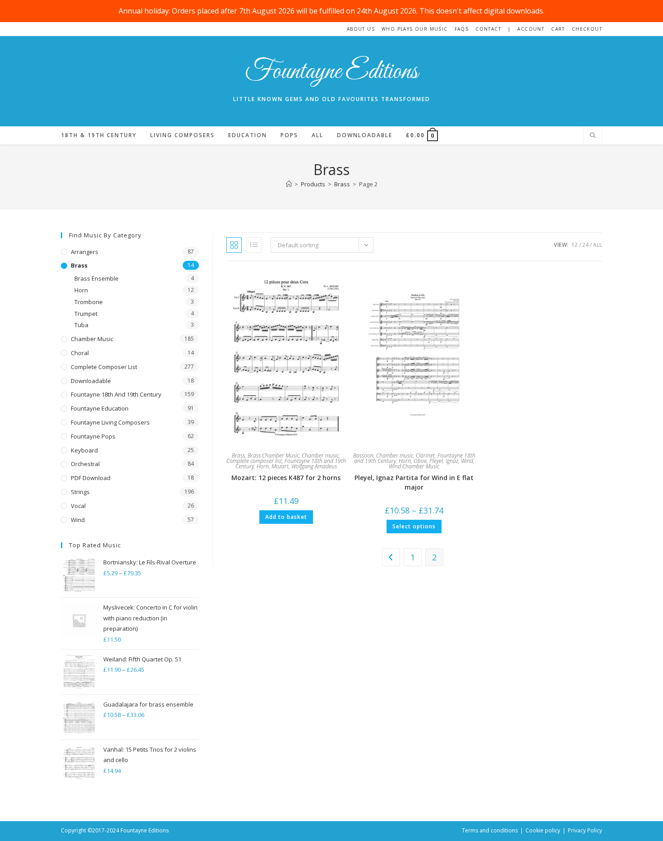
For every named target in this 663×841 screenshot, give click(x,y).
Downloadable (91, 381)
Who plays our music (415, 29)
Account (530, 29)
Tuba (81, 325)
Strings (80, 492)
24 (585, 245)
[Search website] (592, 136)
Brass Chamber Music (273, 455)
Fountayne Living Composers (110, 422)
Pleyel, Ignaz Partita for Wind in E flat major (414, 482)
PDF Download (90, 478)
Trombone (88, 302)
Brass (238, 455)
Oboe (420, 461)
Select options (414, 526)
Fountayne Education (100, 408)
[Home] (289, 184)
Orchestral (85, 464)
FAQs (462, 29)
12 (574, 245)
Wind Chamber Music (414, 466)
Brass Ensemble (96, 278)
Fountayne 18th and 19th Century (116, 394)
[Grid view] (234, 245)
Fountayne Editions (331, 72)
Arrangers (84, 252)
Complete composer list (254, 461)
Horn (263, 466)
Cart (558, 29)
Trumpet (85, 314)
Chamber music (320, 455)
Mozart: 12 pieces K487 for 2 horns (286, 477)
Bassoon (363, 455)
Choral (80, 353)
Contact (488, 29)
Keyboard (84, 450)
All (597, 245)
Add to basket (286, 517)
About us (361, 29)
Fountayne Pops (93, 436)
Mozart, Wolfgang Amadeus (304, 466)
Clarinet (425, 455)
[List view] (254, 245)
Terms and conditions (490, 830)
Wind (467, 461)
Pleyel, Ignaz (443, 461)
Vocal (78, 506)
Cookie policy (542, 830)
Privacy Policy (585, 830)
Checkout (587, 29)
